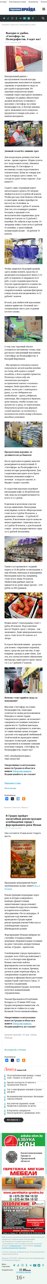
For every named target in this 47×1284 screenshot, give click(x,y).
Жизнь (24, 807)
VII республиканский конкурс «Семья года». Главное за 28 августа (24, 1076)
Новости (14, 24)
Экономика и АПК (27, 24)
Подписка (33, 1)
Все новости (12, 1120)
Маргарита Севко (13, 783)
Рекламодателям (17, 1)
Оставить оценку (23, 1272)
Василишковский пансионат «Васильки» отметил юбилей (25, 1097)
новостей (15, 1070)
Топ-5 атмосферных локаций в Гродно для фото (24, 1090)
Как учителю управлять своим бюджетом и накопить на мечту (21, 1104)
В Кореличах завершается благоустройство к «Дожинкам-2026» (23, 1111)
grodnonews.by (15, 1245)
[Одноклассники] (23, 799)
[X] (12, 799)
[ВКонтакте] (7, 799)
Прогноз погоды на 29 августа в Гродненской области (21, 1083)
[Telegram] (18, 799)
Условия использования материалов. (21, 1246)
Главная (5, 24)
